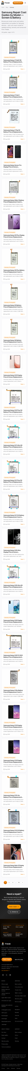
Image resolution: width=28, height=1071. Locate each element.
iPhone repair (5, 984)
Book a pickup (18, 984)
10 (19, 882)
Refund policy (18, 1001)
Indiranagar (4, 1018)
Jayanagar (4, 1024)
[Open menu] (25, 2)
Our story (4, 1032)
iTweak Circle (18, 990)
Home (3, 7)
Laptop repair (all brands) (6, 994)
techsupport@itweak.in (7, 964)
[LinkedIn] (10, 975)
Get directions (5, 970)
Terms (8, 1068)
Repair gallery (5, 1035)
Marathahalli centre (6, 1021)
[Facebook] (3, 975)
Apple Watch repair (6, 997)
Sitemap (17, 1041)
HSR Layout (4, 1012)
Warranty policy (18, 998)
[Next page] (22, 882)
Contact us (15, 912)
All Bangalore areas (6, 1009)
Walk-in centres (18, 993)
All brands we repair (6, 1000)
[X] (6, 975)
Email (16, 1038)
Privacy (3, 1068)
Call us (16, 1035)
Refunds (13, 1068)
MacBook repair (5, 987)
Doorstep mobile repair (20, 995)
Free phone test (19, 987)
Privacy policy (5, 1044)
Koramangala (5, 1015)
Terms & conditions (6, 1047)
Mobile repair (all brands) (6, 990)
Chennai (17, 1015)
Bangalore (17, 1009)
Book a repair (13, 906)
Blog (7, 7)
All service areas (19, 1021)
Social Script (17, 1065)
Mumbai (17, 1012)
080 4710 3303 (19, 959)
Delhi (16, 1018)
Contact (3, 1038)
